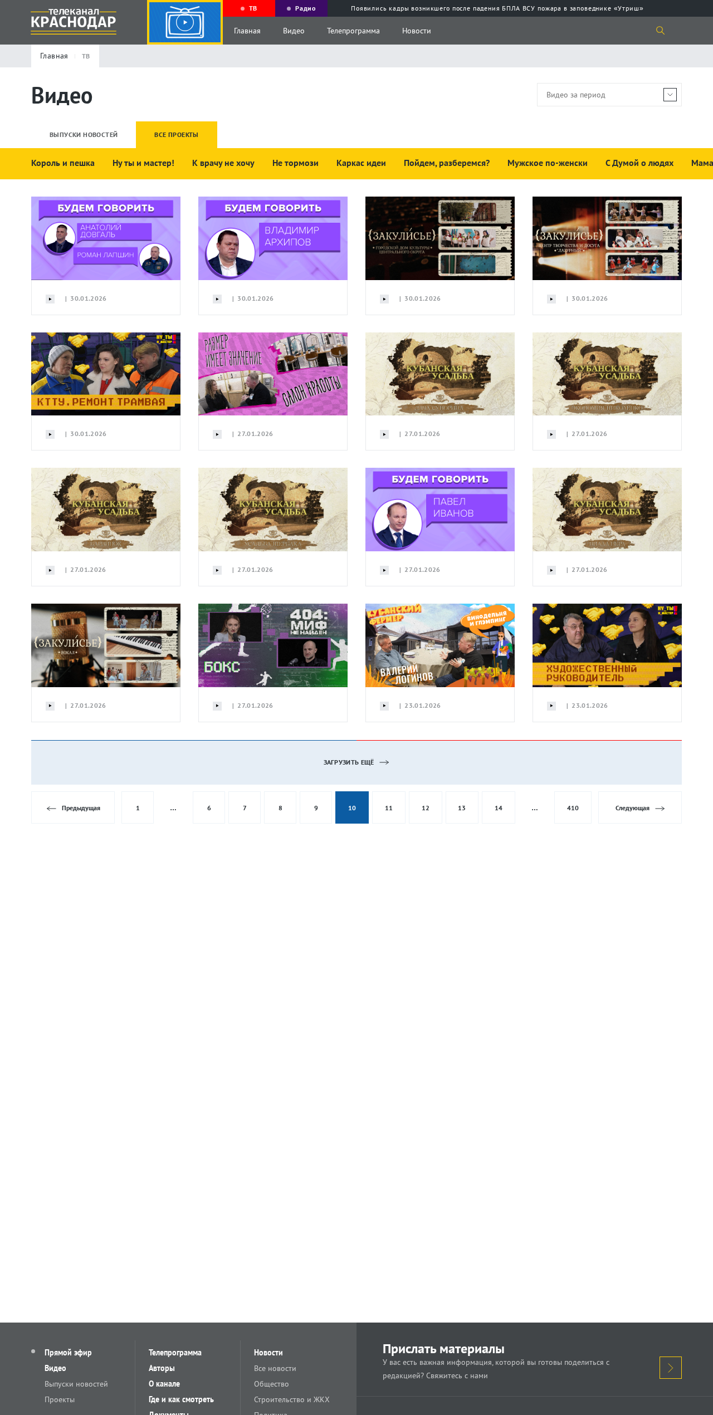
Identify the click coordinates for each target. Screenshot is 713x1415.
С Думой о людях (639, 162)
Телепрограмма (353, 31)
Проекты (60, 1399)
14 (498, 808)
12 (425, 808)
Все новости (275, 1368)
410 (573, 808)
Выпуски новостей (76, 1384)
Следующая (632, 808)
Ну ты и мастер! (143, 162)
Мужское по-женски (547, 162)
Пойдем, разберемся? (447, 162)
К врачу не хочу (223, 162)
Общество (271, 1384)
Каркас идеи (361, 162)
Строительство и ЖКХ (292, 1399)
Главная (247, 31)
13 (462, 808)
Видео (294, 31)
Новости (416, 31)
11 (389, 808)
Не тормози (295, 162)
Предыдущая (81, 808)
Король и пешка (63, 162)
